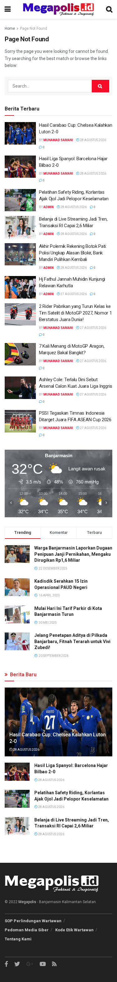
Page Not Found (33, 28)
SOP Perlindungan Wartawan (33, 920)
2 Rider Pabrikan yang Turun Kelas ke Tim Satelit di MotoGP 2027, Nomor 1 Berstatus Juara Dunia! (75, 313)
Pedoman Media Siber (27, 930)
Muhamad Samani (58, 140)
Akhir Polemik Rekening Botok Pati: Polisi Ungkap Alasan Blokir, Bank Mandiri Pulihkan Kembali (73, 252)
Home (10, 28)
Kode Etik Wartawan (74, 930)
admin (48, 207)
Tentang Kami (18, 939)
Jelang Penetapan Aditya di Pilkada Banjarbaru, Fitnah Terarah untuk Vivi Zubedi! (72, 641)
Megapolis (27, 902)
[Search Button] (100, 86)
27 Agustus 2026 (73, 294)
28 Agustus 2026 (92, 140)
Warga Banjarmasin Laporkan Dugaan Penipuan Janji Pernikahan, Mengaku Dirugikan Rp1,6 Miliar (73, 554)
